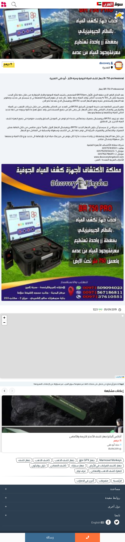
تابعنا (62, 515)
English (96, 522)
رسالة (50, 537)
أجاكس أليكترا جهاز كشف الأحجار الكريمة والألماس (95, 436)
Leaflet (119, 376)
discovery (105, 63)
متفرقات (103, 480)
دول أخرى (62, 506)
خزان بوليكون (38, 465)
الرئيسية (117, 480)
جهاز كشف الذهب (64, 460)
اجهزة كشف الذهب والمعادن (106, 471)
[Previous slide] (12, 391)
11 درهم (8, 64)
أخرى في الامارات (85, 480)
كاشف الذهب (42, 460)
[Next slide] (4, 391)
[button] (4, 317)
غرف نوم (81, 471)
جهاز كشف (24, 460)
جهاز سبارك (77, 465)
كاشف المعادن (58, 465)
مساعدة (62, 489)
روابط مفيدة (62, 497)
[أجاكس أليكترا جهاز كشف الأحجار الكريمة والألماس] (62, 414)
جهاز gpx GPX (87, 460)
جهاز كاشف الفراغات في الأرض (105, 465)
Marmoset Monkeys (110, 460)
